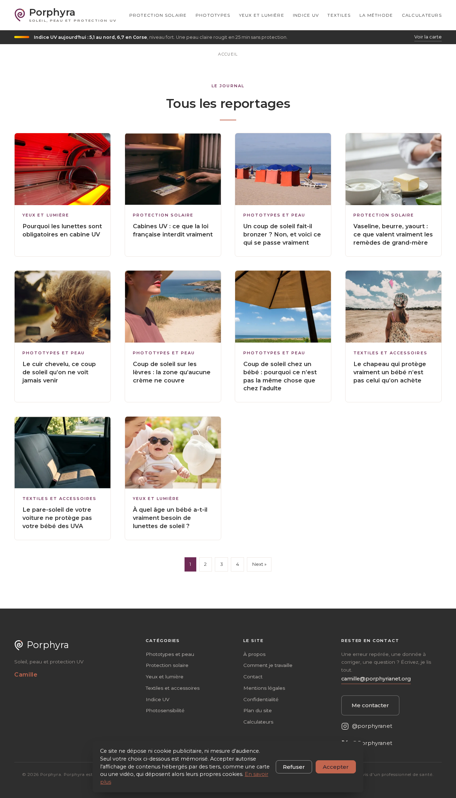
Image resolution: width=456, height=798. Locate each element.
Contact (253, 676)
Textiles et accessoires (390, 353)
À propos (254, 654)
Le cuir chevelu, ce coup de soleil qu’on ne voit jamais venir (59, 372)
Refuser (294, 766)
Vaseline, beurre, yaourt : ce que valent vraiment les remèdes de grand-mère (393, 234)
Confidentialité (261, 699)
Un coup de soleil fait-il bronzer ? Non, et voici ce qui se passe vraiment (282, 234)
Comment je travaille (267, 665)
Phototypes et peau (274, 215)
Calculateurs (422, 15)
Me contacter (370, 705)
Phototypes (213, 15)
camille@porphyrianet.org (376, 679)
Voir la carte (428, 37)
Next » (259, 564)
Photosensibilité (165, 710)
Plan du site (257, 710)
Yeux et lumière (261, 15)
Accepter (336, 766)
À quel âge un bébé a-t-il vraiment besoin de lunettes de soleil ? (170, 518)
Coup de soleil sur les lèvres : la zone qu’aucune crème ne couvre (172, 372)
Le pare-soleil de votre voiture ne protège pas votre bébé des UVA (57, 518)
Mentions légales (264, 688)
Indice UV (306, 15)
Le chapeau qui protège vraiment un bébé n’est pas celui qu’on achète (389, 372)
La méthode (376, 15)
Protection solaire (158, 15)
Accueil (228, 54)
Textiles (339, 15)
